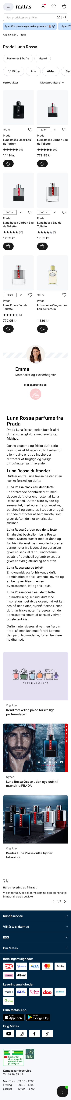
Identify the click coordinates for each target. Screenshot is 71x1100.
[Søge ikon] (65, 17)
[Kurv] (64, 7)
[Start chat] (62, 1091)
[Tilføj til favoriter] (30, 130)
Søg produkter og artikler (21, 17)
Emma (22, 369)
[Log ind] (43, 7)
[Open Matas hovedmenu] (8, 7)
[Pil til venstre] (53, 901)
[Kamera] (58, 17)
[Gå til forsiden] (23, 7)
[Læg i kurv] (8, 163)
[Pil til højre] (65, 901)
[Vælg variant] (42, 163)
